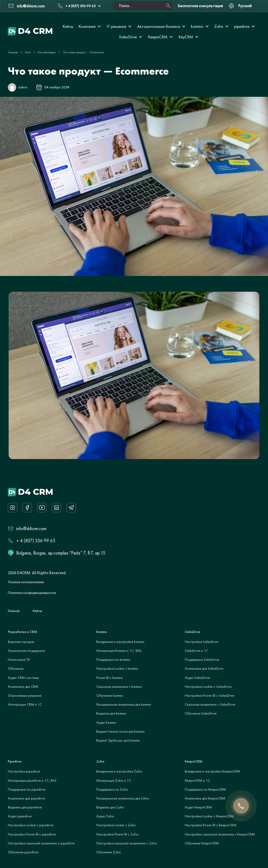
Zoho (218, 26)
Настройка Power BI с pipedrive (32, 834)
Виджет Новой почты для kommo (120, 731)
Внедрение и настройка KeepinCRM (212, 771)
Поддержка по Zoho (112, 789)
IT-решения (116, 26)
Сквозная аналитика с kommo (119, 686)
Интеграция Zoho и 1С (113, 780)
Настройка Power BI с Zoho (117, 834)
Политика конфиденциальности (32, 592)
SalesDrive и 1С (196, 650)
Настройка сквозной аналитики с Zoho (126, 843)
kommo (197, 26)
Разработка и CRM (22, 631)
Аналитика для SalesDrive (204, 668)
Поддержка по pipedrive (27, 789)
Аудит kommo (106, 722)
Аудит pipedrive (20, 816)
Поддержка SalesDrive (202, 659)
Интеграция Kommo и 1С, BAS (119, 650)
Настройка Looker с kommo (117, 668)
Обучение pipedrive (23, 852)
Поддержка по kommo (113, 659)
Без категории (47, 52)
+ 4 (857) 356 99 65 (81, 5)
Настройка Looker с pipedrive (30, 825)
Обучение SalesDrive (201, 713)
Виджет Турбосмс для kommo (118, 740)
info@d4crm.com (31, 528)
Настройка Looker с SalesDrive (208, 686)
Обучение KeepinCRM (202, 843)
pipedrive (241, 26)
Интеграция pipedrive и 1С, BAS (32, 780)
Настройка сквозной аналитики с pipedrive (41, 843)
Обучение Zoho (108, 852)
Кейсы (68, 26)
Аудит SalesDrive (197, 677)
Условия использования (26, 581)
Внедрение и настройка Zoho (119, 771)
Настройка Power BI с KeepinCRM (210, 825)
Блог (28, 52)
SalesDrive (128, 37)
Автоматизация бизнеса (158, 26)
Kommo (101, 631)
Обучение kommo (109, 695)
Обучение (16, 668)
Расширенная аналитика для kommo (123, 704)
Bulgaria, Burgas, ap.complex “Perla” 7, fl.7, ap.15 (60, 553)
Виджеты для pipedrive (25, 807)
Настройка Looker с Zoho (116, 825)
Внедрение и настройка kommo (120, 641)
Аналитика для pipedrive (26, 798)
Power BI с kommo (109, 677)
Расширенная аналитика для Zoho (122, 798)
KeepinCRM (158, 37)
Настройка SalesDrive (201, 641)
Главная (13, 52)
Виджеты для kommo (111, 713)
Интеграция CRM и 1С (25, 704)
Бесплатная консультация (200, 5)
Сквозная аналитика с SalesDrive (210, 704)
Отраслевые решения (24, 695)
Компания (87, 26)
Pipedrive (14, 761)
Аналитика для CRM (23, 686)
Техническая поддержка (26, 650)
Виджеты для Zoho (110, 807)
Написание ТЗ (19, 659)
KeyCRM (185, 37)
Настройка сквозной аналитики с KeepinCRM (220, 834)
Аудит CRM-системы (23, 677)
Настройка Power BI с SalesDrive (209, 695)
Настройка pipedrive (24, 771)
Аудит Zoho (105, 816)
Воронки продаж (21, 641)
